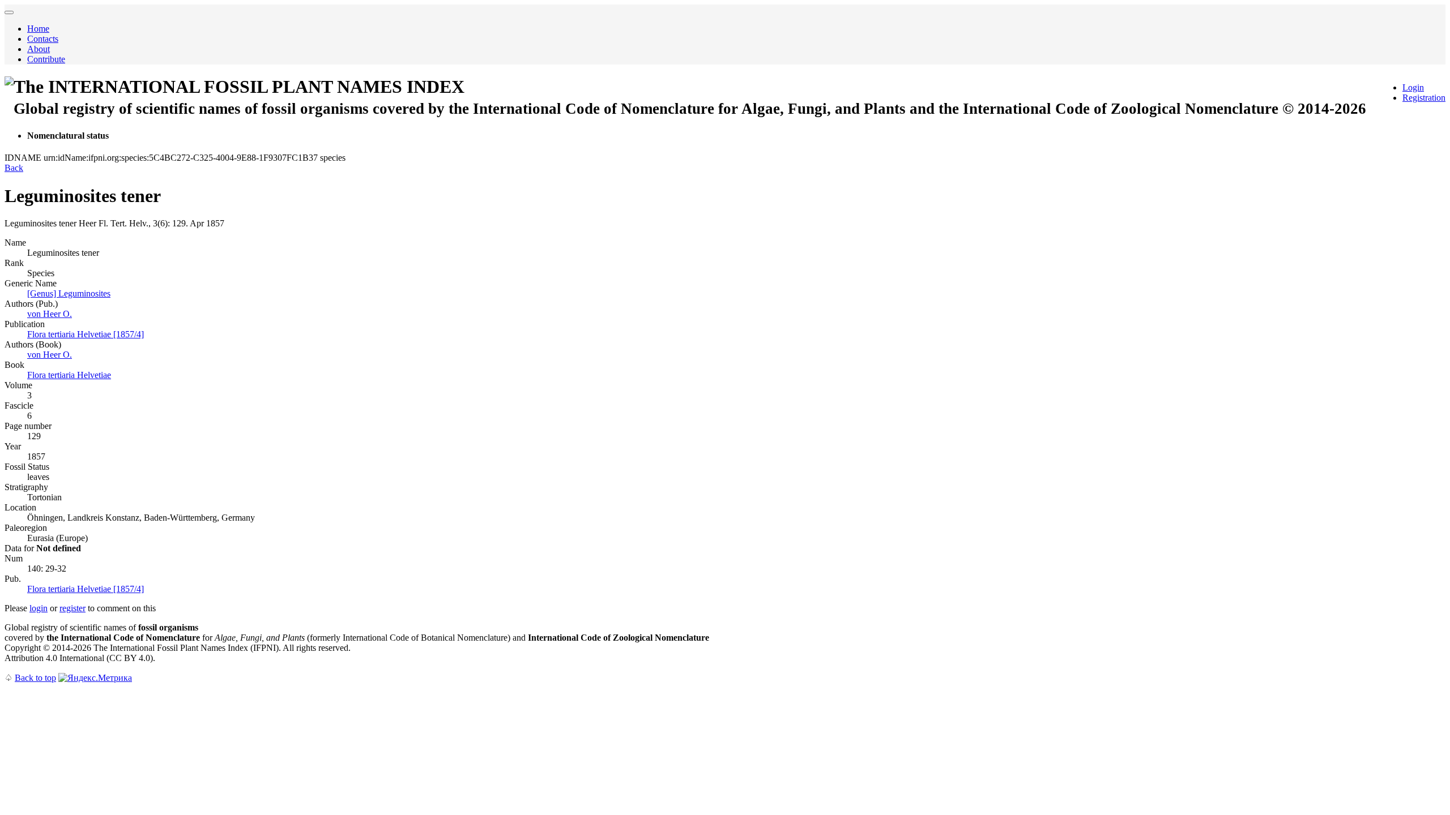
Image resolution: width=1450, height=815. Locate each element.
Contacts (42, 39)
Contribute (46, 59)
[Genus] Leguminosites (68, 293)
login (38, 608)
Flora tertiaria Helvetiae (69, 375)
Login (1413, 87)
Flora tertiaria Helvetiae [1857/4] (85, 334)
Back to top (35, 678)
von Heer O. (49, 314)
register (72, 608)
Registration (1423, 97)
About (38, 49)
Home (38, 28)
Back (14, 168)
